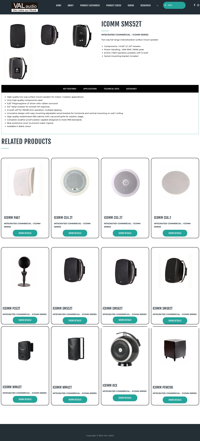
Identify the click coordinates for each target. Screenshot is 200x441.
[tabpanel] (100, 113)
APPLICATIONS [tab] (90, 89)
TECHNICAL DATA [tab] (111, 89)
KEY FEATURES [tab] (69, 89)
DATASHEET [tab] (131, 89)
